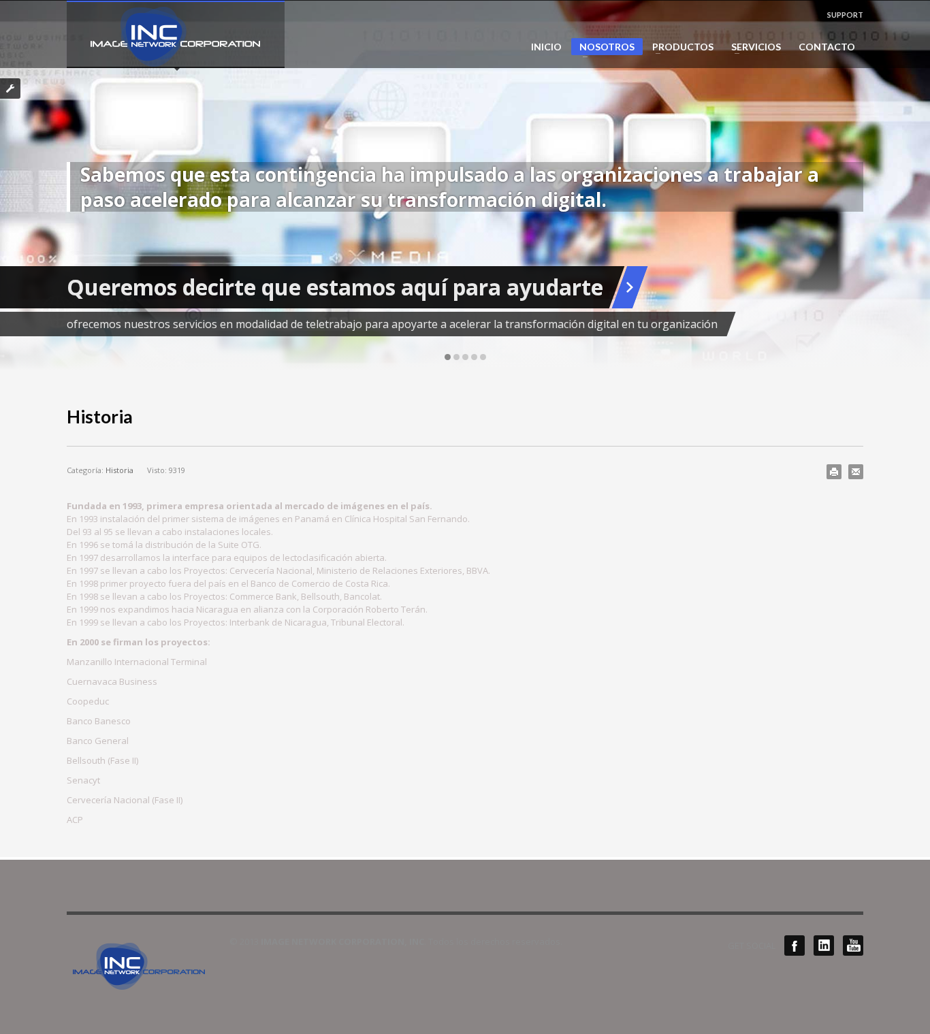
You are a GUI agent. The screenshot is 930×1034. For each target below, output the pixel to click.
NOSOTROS (603, 48)
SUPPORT (845, 14)
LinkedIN (824, 945)
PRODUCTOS (678, 47)
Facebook (794, 945)
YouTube (853, 945)
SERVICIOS (752, 47)
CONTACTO (827, 47)
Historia (119, 470)
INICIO (546, 47)
